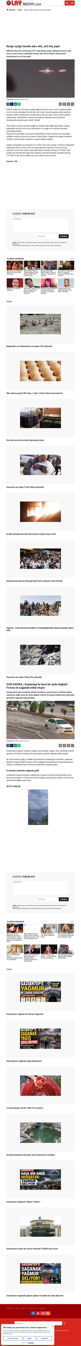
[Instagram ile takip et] (42, 1313)
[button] (64, 104)
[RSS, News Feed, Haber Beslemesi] (47, 1313)
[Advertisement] (40, 27)
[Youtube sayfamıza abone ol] (38, 1313)
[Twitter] (11, 104)
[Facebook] (8, 104)
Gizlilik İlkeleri (32, 1308)
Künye (17, 1308)
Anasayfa (12, 10)
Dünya (20, 10)
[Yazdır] (60, 104)
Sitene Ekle (42, 1308)
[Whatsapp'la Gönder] (19, 104)
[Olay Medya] (23, 3)
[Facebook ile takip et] (33, 1313)
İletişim (23, 1308)
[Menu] (72, 3)
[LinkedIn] (15, 104)
